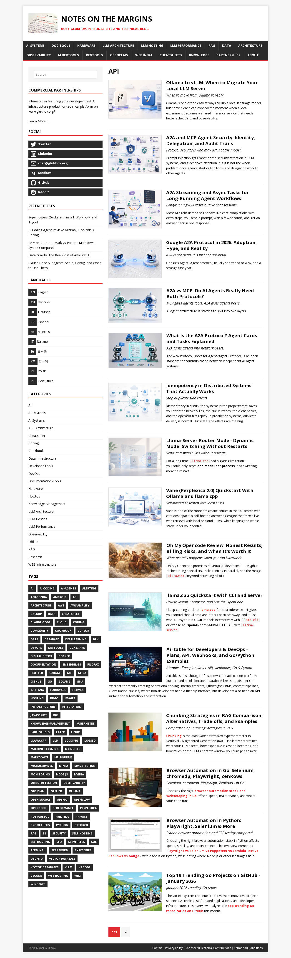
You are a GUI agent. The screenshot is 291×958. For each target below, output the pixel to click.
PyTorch (81, 825)
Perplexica (88, 808)
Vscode (36, 876)
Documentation (43, 664)
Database (52, 639)
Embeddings (72, 664)
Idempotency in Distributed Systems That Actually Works (208, 388)
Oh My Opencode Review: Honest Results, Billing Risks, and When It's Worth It (214, 548)
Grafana (37, 690)
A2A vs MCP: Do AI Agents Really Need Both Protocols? (210, 293)
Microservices (42, 766)
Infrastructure (43, 707)
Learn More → (39, 121)
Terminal (38, 850)
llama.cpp (208, 609)
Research (35, 557)
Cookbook (36, 450)
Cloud (62, 622)
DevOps (34, 473)
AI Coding (47, 588)
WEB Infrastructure (42, 564)
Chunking (174, 736)
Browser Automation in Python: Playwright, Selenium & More (203, 823)
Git (69, 673)
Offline (33, 542)
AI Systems (36, 420)
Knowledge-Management (50, 723)
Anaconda (39, 597)
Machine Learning (45, 749)
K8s (55, 715)
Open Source (40, 800)
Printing (62, 817)
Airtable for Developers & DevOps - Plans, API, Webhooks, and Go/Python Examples (210, 655)
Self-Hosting (82, 833)
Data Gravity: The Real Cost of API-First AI (59, 255)
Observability (37, 534)
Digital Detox (41, 656)
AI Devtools (37, 413)
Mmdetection (84, 766)
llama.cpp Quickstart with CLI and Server (214, 595)
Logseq (90, 741)
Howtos (34, 496)
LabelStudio (40, 732)
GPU (80, 681)
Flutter (37, 673)
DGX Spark (77, 648)
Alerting (89, 588)
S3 (44, 833)
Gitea (82, 673)
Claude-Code (40, 622)
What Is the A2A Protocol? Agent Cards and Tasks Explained (211, 338)
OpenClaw (82, 800)
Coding (33, 443)
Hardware (35, 488)
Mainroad (72, 749)
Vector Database (62, 859)
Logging (71, 741)
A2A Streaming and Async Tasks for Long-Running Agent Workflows (207, 195)
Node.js (62, 774)
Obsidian (37, 791)
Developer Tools (40, 466)
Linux (75, 732)
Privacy (82, 817)
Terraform (59, 850)
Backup (36, 614)
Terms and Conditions (248, 948)
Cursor (83, 631)
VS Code (84, 867)
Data (34, 639)
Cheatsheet (36, 435)
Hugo (54, 698)
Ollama (74, 791)
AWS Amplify (79, 605)
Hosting (37, 698)
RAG (31, 549)
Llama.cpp (38, 741)
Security (59, 833)
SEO (59, 842)
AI (29, 405)
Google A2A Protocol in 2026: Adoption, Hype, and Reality (211, 245)
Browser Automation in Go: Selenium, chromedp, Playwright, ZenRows (210, 773)
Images (70, 698)
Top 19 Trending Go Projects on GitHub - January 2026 (213, 878)
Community (40, 631)
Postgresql (40, 817)
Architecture (41, 605)
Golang (64, 681)
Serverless (76, 842)
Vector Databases (44, 867)
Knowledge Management (46, 504)
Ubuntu (37, 859)
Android (59, 597)
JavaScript (39, 715)
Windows (38, 884)
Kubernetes (85, 723)
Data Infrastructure (42, 458)
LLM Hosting (37, 519)
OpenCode (38, 808)
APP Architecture (40, 428)
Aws (61, 605)
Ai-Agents (68, 588)
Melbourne (63, 757)
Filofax (93, 664)
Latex (60, 732)
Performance (63, 808)
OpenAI (62, 800)
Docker (64, 656)
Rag (33, 833)
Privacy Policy (174, 948)
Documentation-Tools (44, 481)
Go (50, 681)
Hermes (77, 690)
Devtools (55, 648)
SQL (94, 842)
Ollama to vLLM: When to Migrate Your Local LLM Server (212, 85)
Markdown (39, 757)
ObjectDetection (44, 783)
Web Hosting (58, 876)
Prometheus (40, 825)
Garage (54, 673)
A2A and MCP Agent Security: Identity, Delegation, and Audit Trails (210, 140)
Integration (71, 707)
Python (62, 825)
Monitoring (40, 774)
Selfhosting (40, 842)
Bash (51, 614)
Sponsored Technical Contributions (208, 948)
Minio (63, 766)
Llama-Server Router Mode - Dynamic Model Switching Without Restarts (209, 443)
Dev (95, 639)
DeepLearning (76, 639)
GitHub (36, 681)
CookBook (63, 631)
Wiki (77, 876)
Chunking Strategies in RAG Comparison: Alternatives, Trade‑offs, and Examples (214, 718)
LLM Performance (41, 526)
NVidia (79, 774)
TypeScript (83, 850)
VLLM (68, 867)
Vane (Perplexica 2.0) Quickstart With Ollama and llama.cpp (209, 493)
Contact (157, 948)
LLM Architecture (41, 511)
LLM (55, 741)
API (75, 597)
